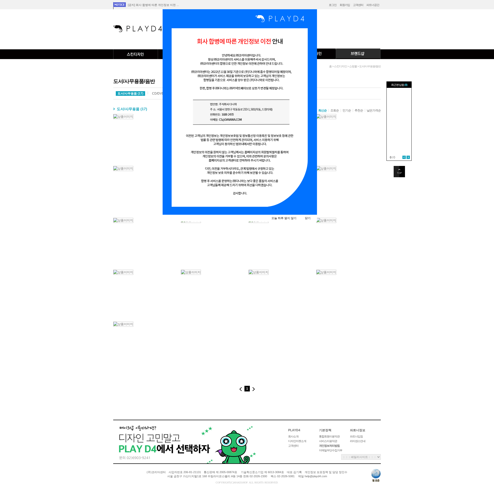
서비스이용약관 (328, 441)
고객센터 (358, 4)
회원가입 (345, 4)
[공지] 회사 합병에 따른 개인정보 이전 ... (153, 4)
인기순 (346, 110)
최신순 (322, 110)
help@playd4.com (316, 476)
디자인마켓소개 (297, 441)
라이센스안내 (357, 441)
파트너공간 (372, 4)
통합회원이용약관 (329, 436)
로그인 (333, 4)
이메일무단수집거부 (330, 450)
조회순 (334, 110)
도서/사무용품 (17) (130, 93)
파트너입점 (356, 436)
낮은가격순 (374, 110)
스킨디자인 (135, 54)
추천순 (359, 110)
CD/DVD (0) (160, 93)
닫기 (308, 218)
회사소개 (293, 436)
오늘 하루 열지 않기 (283, 218)
